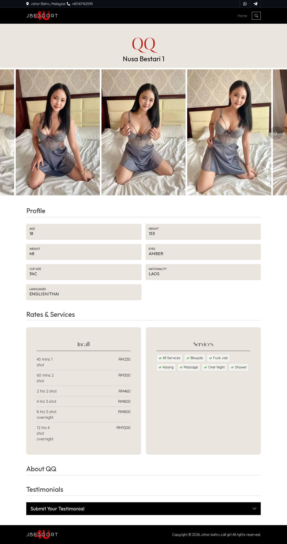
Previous (11, 133)
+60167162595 (82, 4)
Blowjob (196, 358)
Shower (240, 367)
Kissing (168, 367)
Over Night (216, 367)
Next (276, 133)
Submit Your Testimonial (57, 508)
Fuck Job (220, 358)
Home (242, 16)
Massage (190, 367)
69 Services (171, 358)
